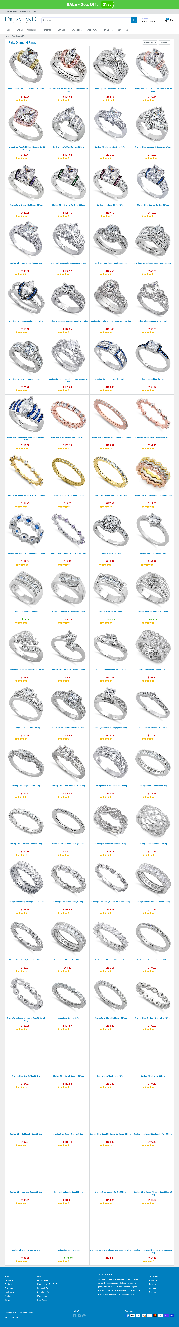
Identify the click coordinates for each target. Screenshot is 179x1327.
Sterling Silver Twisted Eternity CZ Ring (110, 844)
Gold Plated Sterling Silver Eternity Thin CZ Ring (26, 495)
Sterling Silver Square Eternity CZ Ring (68, 1134)
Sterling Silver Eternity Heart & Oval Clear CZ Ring (110, 902)
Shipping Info (43, 1292)
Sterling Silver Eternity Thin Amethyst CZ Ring (68, 553)
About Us (153, 1280)
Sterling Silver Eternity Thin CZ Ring (26, 1076)
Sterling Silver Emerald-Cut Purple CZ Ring (26, 205)
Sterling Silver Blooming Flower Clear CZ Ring (26, 669)
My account (148, 21)
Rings (7, 30)
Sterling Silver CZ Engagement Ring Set (110, 89)
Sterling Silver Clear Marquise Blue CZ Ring (26, 321)
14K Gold (107, 30)
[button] (22, 100)
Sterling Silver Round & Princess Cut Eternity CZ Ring (110, 1134)
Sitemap (152, 1292)
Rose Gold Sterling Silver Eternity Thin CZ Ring (153, 437)
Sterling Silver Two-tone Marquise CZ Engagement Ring (68, 90)
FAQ (39, 1276)
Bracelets (76, 30)
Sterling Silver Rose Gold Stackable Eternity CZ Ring (110, 437)
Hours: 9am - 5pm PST (47, 1284)
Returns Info (42, 1288)
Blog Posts (42, 1300)
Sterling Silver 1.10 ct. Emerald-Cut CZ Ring (26, 379)
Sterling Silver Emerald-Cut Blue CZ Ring (153, 205)
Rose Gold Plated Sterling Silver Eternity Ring (68, 437)
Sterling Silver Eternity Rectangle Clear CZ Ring (26, 902)
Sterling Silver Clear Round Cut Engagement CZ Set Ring (68, 380)
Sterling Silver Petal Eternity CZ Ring (153, 669)
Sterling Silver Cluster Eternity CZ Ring (68, 902)
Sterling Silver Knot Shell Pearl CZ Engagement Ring (110, 1250)
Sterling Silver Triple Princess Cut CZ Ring (68, 786)
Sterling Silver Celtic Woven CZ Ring (153, 844)
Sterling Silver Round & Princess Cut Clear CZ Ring (68, 321)
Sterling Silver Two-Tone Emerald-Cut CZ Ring (26, 89)
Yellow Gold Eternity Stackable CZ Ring (68, 495)
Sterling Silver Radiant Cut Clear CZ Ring (110, 147)
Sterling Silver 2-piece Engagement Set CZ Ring (152, 263)
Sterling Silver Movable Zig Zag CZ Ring (110, 1192)
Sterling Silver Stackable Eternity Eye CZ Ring (152, 1018)
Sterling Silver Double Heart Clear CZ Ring (68, 669)
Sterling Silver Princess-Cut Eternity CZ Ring (153, 902)
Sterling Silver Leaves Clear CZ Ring (26, 1250)
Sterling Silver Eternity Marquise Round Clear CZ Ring (153, 1193)
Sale (127, 30)
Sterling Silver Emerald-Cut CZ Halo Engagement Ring (153, 1251)
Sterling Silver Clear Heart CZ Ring (153, 553)
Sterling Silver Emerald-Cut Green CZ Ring (68, 205)
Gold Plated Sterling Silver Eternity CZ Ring (110, 495)
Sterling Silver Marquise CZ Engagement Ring (153, 147)
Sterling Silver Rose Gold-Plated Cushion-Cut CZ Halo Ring (26, 148)
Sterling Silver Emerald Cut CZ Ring (153, 728)
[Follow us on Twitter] (79, 1315)
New (119, 30)
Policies (152, 1284)
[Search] (134, 20)
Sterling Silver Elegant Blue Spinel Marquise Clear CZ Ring (26, 438)
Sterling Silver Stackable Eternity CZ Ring (26, 844)
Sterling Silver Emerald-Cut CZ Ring (110, 205)
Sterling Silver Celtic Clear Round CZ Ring (111, 786)
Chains (20, 30)
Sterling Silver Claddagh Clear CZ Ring (111, 669)
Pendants (47, 30)
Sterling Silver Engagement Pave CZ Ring (153, 321)
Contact (152, 1288)
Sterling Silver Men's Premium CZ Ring (153, 611)
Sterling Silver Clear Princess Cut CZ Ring (68, 728)
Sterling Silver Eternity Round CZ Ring (68, 960)
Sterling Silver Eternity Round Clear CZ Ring (26, 960)
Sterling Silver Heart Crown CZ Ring (26, 728)
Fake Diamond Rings (19, 36)
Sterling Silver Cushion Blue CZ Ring (153, 379)
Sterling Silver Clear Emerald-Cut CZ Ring (26, 263)
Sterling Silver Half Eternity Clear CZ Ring (26, 1134)
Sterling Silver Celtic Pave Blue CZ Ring (110, 379)
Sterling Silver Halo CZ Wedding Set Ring (111, 263)
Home (7, 36)
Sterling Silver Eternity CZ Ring (68, 1018)
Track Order (154, 1276)
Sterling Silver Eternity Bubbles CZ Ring (68, 1076)
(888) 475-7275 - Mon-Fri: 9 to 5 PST (20, 11)
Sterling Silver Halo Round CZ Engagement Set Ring (111, 321)
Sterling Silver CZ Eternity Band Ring (153, 786)
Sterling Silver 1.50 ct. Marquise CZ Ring (68, 147)
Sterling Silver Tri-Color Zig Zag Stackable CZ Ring (152, 495)
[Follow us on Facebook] (74, 1315)
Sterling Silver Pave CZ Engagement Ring (111, 728)
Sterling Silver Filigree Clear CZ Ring (26, 786)
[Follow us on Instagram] (84, 1315)
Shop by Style (92, 30)
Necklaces (31, 30)
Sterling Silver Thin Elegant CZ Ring (110, 1076)
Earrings (61, 30)
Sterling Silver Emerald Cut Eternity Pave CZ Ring (153, 1134)
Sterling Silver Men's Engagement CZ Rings (68, 611)
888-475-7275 (43, 1280)
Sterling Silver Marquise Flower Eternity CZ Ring (26, 553)
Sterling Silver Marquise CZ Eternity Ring (110, 960)
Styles (7, 1300)
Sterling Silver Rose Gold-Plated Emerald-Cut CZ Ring (153, 90)
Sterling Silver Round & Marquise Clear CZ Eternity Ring (26, 1019)
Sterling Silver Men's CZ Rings (26, 611)
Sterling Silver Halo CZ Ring (110, 553)
